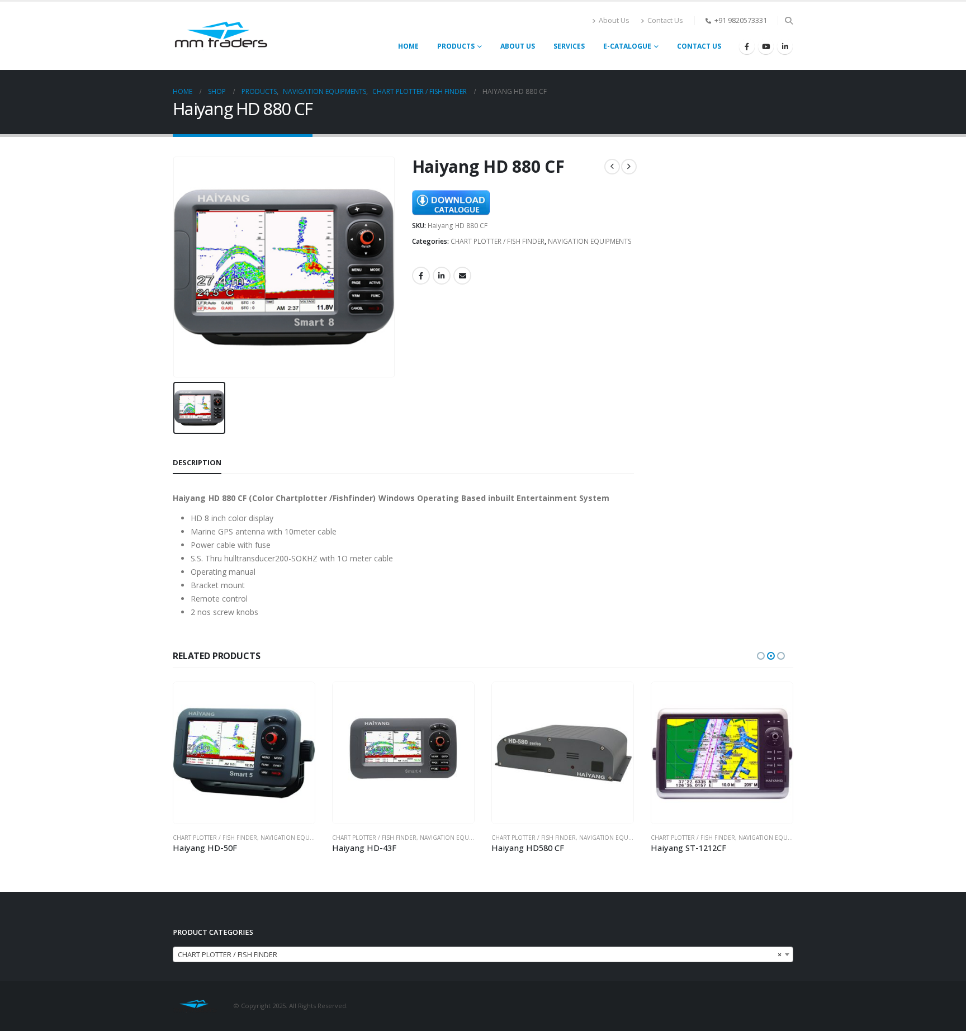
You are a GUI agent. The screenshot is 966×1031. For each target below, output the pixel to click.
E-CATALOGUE (627, 46)
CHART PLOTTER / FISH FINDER (497, 241)
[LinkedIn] (785, 46)
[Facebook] (747, 46)
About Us (614, 20)
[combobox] (483, 954)
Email (462, 276)
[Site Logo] (221, 35)
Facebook (421, 276)
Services (569, 46)
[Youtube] (766, 46)
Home (408, 46)
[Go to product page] (244, 753)
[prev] (612, 166)
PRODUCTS (456, 46)
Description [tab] (197, 462)
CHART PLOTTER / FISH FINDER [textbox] (480, 954)
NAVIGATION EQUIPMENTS (590, 241)
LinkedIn (442, 276)
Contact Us (665, 20)
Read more (296, 701)
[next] (629, 166)
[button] (788, 20)
